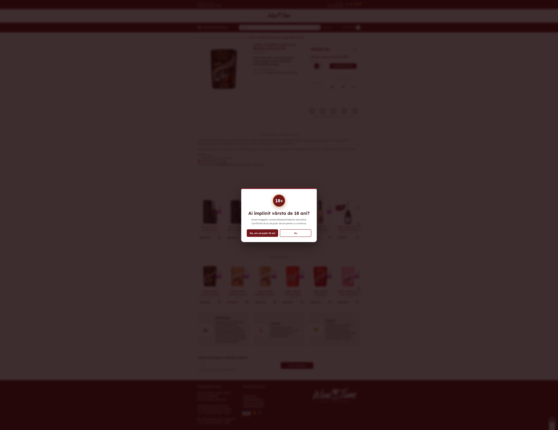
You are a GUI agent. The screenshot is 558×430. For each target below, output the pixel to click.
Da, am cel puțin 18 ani (262, 233)
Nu (295, 233)
